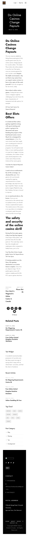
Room (19, 521)
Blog (9, 432)
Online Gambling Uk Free (13, 400)
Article (8, 411)
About (13, 521)
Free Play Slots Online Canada (14, 252)
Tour (18, 417)
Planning (10, 436)
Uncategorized (11, 444)
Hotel (20, 411)
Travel (8, 421)
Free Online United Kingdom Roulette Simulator (12, 339)
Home (7, 521)
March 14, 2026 (13, 29)
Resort (15, 414)
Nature (8, 414)
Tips (13, 417)
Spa (7, 417)
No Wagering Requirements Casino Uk (14, 329)
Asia (14, 411)
